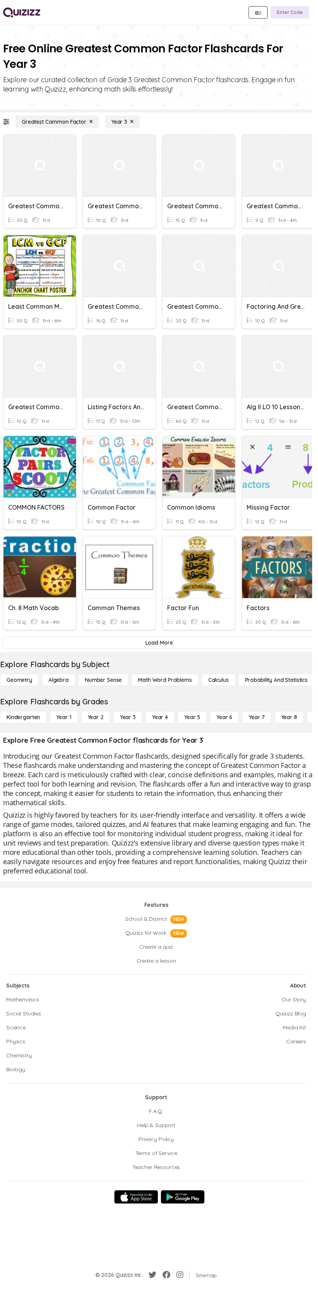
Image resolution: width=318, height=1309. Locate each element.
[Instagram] (179, 1275)
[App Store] (136, 1197)
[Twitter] (152, 1275)
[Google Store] (182, 1197)
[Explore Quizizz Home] (21, 12)
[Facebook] (166, 1275)
